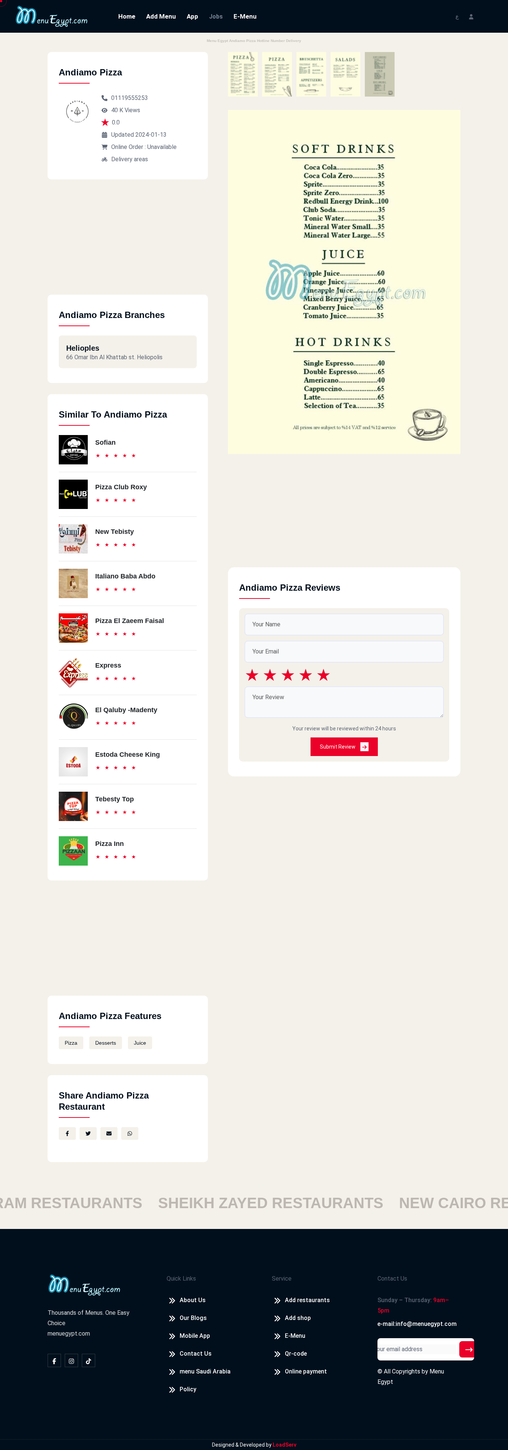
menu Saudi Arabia (205, 1371)
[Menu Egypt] (52, 15)
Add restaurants (307, 1300)
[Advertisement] (127, 243)
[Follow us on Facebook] (54, 1360)
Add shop (298, 1317)
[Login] (471, 16)
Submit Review (338, 747)
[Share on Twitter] (88, 1133)
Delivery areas (129, 159)
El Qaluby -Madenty (126, 710)
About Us (193, 1300)
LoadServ (284, 1445)
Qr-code (296, 1353)
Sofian (105, 442)
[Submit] (469, 1349)
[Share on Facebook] (67, 1133)
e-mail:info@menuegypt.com (417, 1323)
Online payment (306, 1371)
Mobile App (195, 1335)
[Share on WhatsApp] (129, 1133)
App (192, 16)
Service (282, 1278)
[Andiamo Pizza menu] (243, 74)
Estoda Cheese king (127, 754)
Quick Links (181, 1278)
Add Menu (161, 16)
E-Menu (245, 16)
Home (126, 16)
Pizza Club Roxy (121, 487)
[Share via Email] (109, 1133)
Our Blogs (193, 1317)
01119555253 (129, 97)
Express (108, 665)
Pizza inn (109, 843)
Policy (188, 1389)
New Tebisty (114, 531)
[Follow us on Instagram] (71, 1360)
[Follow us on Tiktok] (88, 1360)
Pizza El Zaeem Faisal (129, 621)
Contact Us (196, 1353)
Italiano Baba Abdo (125, 576)
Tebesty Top (114, 799)
